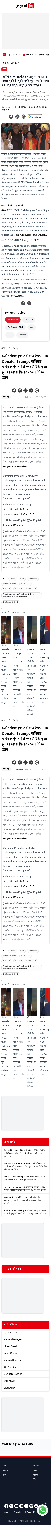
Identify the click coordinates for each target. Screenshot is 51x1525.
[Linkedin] (31, 390)
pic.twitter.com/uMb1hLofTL (31, 235)
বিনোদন (36, 1466)
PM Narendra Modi (15, 327)
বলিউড (35, 1471)
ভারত (4, 69)
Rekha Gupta (13, 319)
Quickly (15, 55)
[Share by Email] (37, 390)
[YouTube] (16, 1506)
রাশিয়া (22, 578)
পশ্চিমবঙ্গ (41, 55)
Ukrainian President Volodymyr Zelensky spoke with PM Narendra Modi (19, 595)
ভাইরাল (29, 645)
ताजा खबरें (9, 1142)
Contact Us (30, 1512)
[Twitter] (20, 390)
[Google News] (31, 1506)
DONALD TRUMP (10, 602)
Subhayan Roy (8, 107)
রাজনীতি (5, 1471)
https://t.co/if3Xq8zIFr (15, 509)
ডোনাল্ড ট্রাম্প (33, 578)
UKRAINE (25, 584)
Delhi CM (29, 319)
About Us (8, 1512)
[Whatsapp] (25, 390)
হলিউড (35, 1475)
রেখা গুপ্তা (22, 334)
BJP (31, 327)
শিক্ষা (4, 1479)
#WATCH (6, 211)
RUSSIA (6, 589)
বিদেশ (3, 645)
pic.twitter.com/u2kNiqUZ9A (18, 514)
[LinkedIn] (26, 1506)
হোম (3, 349)
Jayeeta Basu (18, 397)
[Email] (36, 1506)
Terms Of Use (19, 1512)
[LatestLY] (24, 7)
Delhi (10, 334)
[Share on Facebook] (23, 303)
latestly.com (16, 296)
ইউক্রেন (12, 578)
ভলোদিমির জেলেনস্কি (9, 584)
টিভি (34, 1479)
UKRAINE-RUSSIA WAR (25, 589)
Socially (31, 55)
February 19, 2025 (29, 241)
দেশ (47, 55)
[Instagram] (21, 1506)
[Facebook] (14, 390)
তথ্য (4, 1475)
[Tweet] (29, 303)
